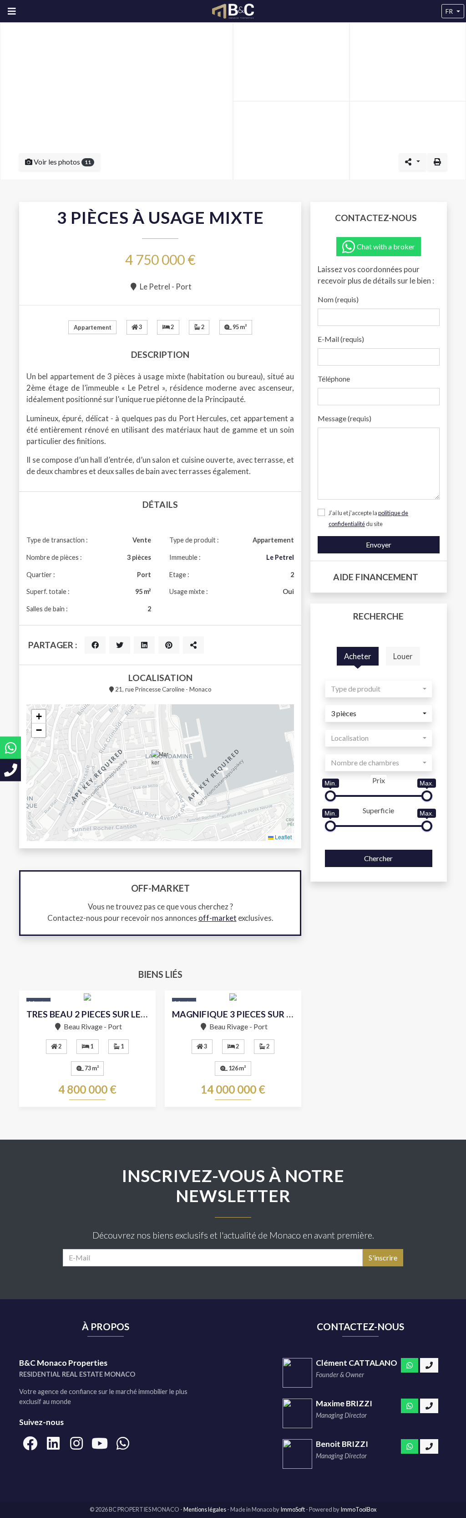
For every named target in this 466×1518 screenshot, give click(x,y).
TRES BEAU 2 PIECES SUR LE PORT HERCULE (116, 1014)
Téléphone (334, 378)
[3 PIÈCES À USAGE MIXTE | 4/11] (291, 140)
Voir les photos (61, 161)
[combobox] (378, 688)
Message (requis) (344, 418)
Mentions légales (205, 1509)
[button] (160, 761)
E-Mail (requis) (341, 339)
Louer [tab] (403, 656)
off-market (217, 918)
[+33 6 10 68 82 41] (429, 1406)
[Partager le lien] (193, 645)
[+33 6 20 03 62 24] (429, 1446)
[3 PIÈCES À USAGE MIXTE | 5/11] (408, 140)
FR (449, 11)
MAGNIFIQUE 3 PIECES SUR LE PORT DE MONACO (274, 1014)
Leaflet (283, 837)
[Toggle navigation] (12, 11)
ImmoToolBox (358, 1509)
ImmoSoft (292, 1509)
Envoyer (378, 544)
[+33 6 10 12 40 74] (429, 1365)
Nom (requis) (338, 299)
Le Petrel (280, 557)
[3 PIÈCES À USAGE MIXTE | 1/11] (116, 101)
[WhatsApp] (409, 1365)
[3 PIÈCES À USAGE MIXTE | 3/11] (408, 61)
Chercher (378, 858)
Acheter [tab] (357, 656)
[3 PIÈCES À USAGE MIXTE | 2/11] (291, 61)
